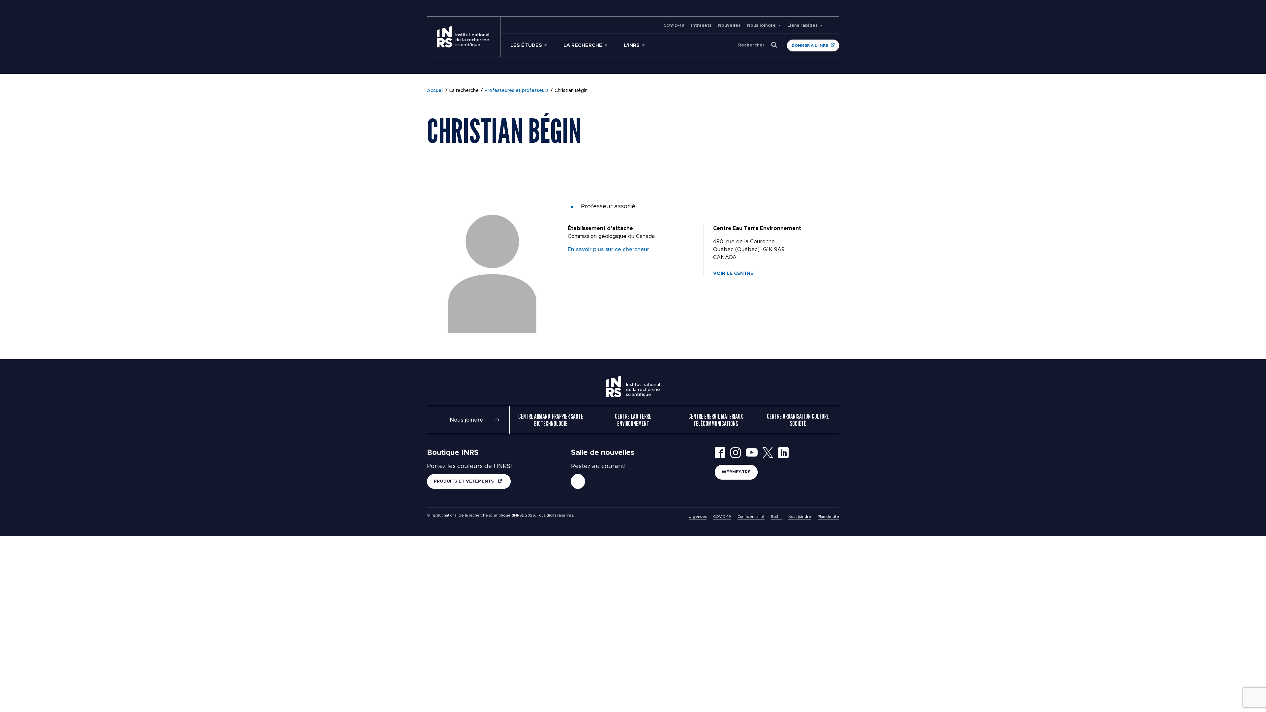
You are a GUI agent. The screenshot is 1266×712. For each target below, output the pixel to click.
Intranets (701, 25)
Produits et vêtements (464, 481)
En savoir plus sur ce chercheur (608, 249)
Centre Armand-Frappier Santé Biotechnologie (550, 420)
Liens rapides (802, 25)
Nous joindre (761, 25)
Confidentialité (751, 517)
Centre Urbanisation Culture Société (798, 420)
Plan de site (828, 517)
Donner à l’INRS (810, 45)
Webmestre (736, 472)
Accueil (435, 90)
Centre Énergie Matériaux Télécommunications (715, 420)
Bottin (776, 517)
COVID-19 (673, 25)
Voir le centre (733, 273)
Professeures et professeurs (517, 90)
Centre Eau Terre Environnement (633, 420)
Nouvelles (729, 25)
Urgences (698, 517)
